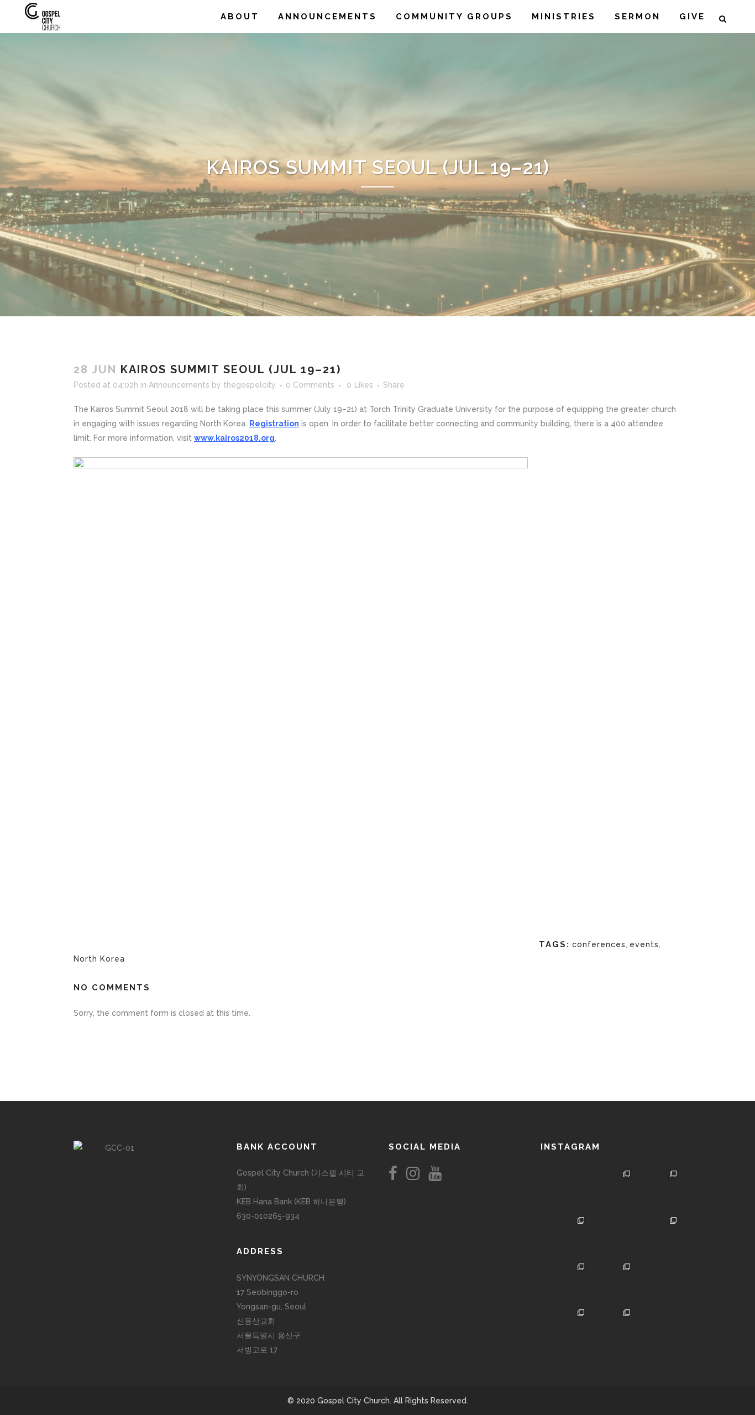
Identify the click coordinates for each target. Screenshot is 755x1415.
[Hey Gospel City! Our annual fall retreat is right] (611, 1236)
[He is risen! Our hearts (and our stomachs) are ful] (611, 1283)
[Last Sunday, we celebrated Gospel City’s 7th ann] (611, 1329)
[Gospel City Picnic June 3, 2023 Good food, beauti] (565, 1283)
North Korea (99, 958)
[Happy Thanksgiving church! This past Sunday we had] (611, 1190)
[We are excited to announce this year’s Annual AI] (657, 1283)
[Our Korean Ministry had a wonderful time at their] (657, 1190)
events (644, 944)
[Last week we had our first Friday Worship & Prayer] (565, 1329)
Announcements (179, 384)
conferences (599, 944)
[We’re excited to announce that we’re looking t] (565, 1190)
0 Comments (310, 384)
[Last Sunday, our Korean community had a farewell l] (657, 1236)
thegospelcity (249, 384)
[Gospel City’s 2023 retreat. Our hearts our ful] (565, 1236)
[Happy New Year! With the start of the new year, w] (657, 1329)
